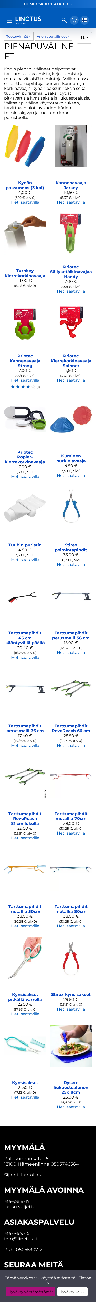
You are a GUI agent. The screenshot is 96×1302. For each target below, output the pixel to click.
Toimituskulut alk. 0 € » (48, 4)
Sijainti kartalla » (23, 1174)
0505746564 (65, 1164)
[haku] (64, 20)
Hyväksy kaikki (72, 1291)
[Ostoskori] (74, 20)
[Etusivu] (37, 20)
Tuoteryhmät (18, 36)
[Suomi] (84, 20)
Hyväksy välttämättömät (30, 1291)
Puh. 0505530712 (23, 1249)
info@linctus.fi (20, 1238)
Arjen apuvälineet (53, 36)
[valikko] (9, 20)
